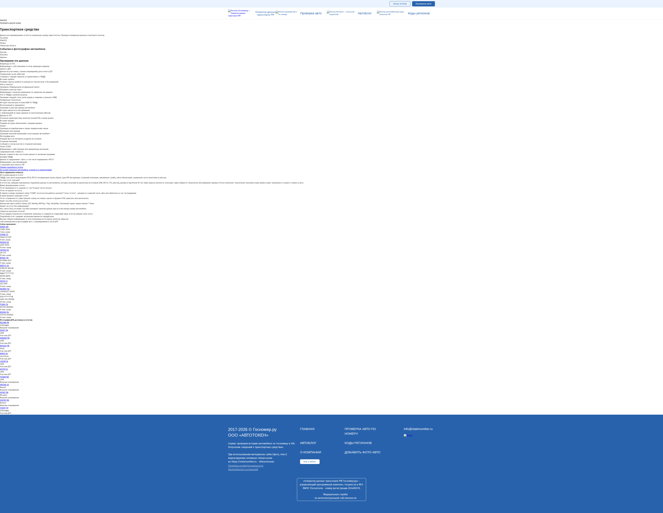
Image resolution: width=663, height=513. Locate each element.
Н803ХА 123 (4, 385)
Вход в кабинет (310, 462)
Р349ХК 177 (4, 235)
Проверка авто (423, 3)
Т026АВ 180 (4, 377)
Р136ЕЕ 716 (4, 305)
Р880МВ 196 (4, 338)
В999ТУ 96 (4, 354)
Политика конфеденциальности (245, 465)
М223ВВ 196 (4, 323)
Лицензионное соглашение (243, 469)
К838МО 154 (4, 289)
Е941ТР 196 (4, 330)
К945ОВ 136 (4, 242)
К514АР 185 (4, 227)
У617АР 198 (4, 393)
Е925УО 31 (4, 281)
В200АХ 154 (4, 312)
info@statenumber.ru (418, 429)
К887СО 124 (4, 266)
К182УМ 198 (4, 400)
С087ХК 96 (4, 361)
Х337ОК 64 (4, 369)
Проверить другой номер (10, 23)
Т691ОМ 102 (4, 250)
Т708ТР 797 (4, 408)
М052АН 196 (4, 346)
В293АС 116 (4, 258)
